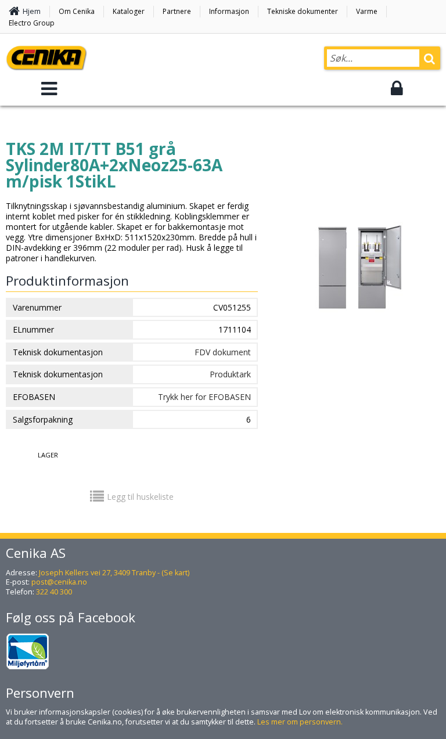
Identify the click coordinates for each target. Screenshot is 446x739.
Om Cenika (77, 11)
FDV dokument (223, 352)
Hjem (32, 11)
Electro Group (32, 23)
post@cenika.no (59, 582)
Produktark (230, 374)
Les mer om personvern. (300, 722)
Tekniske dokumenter (302, 11)
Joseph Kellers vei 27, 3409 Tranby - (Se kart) (114, 573)
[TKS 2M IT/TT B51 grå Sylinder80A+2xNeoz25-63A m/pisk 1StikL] (359, 320)
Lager (48, 454)
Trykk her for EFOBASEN (204, 396)
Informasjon (229, 11)
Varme (366, 11)
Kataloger (129, 11)
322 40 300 (54, 592)
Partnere (177, 11)
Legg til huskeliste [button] (140, 496)
